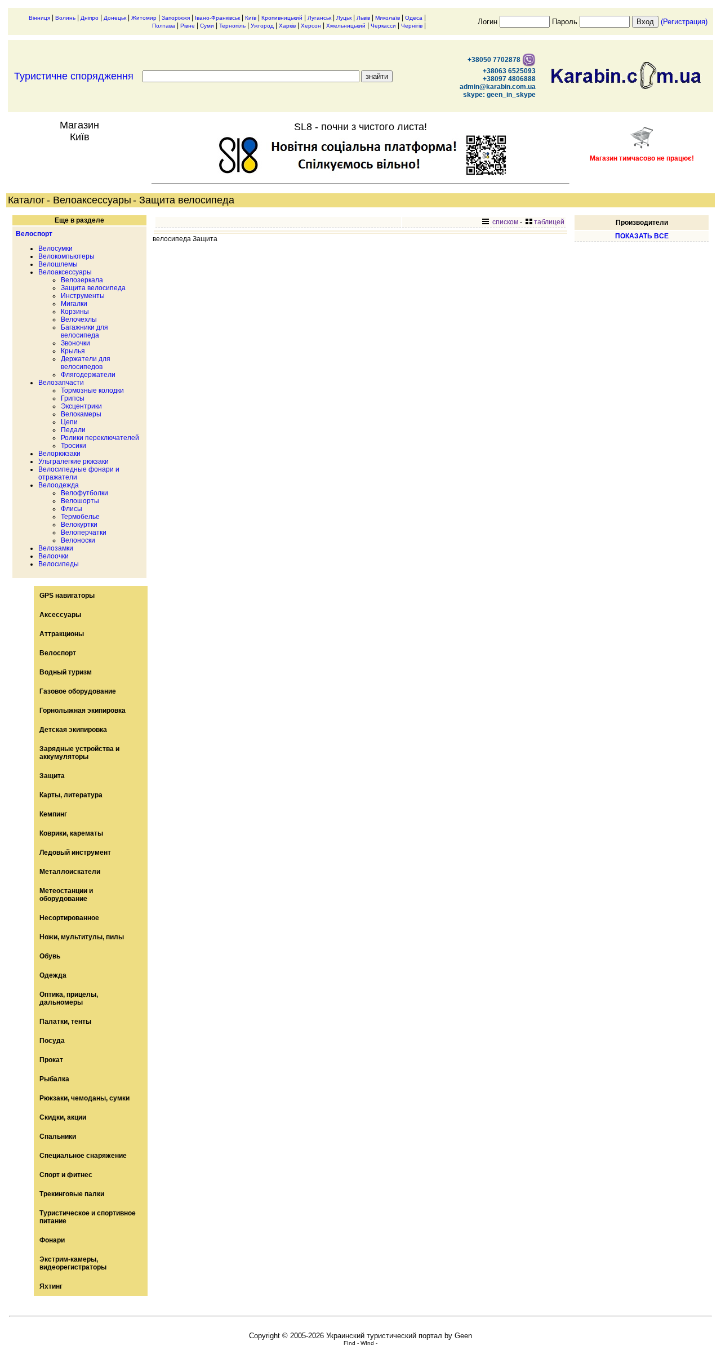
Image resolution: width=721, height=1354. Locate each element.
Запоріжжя (176, 18)
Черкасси (383, 26)
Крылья (73, 351)
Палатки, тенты (65, 1022)
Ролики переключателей (100, 438)
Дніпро (90, 18)
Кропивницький (281, 18)
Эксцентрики (81, 406)
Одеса (413, 18)
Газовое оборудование (77, 691)
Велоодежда (58, 485)
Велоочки (53, 556)
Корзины (75, 312)
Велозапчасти (61, 383)
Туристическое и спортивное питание (87, 1217)
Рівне (187, 26)
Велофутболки (84, 493)
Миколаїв (387, 18)
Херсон (311, 26)
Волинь (65, 18)
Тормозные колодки (92, 390)
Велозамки (55, 548)
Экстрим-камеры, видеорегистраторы (72, 1263)
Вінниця (39, 18)
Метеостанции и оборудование (66, 895)
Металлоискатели (69, 872)
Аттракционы (61, 634)
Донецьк (115, 18)
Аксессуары (60, 615)
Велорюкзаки (59, 454)
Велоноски (78, 540)
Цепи (69, 422)
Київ (250, 18)
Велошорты (80, 501)
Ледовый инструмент (75, 852)
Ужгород (262, 26)
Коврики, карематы (71, 833)
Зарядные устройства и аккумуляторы (79, 753)
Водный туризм (65, 672)
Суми (207, 26)
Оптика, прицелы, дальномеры (68, 998)
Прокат (51, 1060)
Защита (52, 776)
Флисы (71, 509)
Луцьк (343, 18)
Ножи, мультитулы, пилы (81, 937)
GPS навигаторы (67, 596)
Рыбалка (54, 1079)
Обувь (49, 956)
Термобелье (80, 517)
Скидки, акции (62, 1117)
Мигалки (74, 304)
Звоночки (75, 343)
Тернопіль (232, 26)
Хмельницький (346, 26)
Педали (73, 430)
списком (504, 222)
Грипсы (72, 398)
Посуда (52, 1041)
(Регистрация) (684, 21)
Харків (287, 26)
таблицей (549, 222)
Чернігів (411, 26)
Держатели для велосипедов (85, 363)
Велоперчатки (83, 532)
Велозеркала (82, 280)
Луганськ (319, 18)
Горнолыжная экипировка (82, 710)
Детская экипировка (73, 730)
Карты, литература (71, 795)
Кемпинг (53, 814)
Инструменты (83, 296)
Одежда (52, 975)
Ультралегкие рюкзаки (73, 461)
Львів (363, 18)
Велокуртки (79, 525)
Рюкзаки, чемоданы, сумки (84, 1098)
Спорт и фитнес (65, 1175)
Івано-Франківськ (217, 18)
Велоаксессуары (65, 272)
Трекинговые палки (71, 1194)
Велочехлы (79, 319)
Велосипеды (58, 564)
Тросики (73, 446)
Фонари (52, 1240)
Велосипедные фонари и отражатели (78, 473)
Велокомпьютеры (66, 256)
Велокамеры (81, 414)
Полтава (163, 26)
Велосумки (55, 248)
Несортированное (69, 918)
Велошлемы (58, 264)
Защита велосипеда (93, 288)
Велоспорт (34, 234)
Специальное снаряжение (83, 1156)
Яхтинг (51, 1286)
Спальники (57, 1136)
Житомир (144, 18)
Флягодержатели (88, 375)
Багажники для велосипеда (84, 331)
